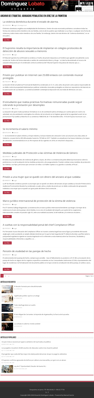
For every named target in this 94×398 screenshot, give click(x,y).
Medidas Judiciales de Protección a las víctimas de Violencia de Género (40, 152)
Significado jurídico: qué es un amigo (27, 296)
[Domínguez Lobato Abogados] (47, 5)
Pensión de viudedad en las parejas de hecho (27, 251)
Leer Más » (7, 40)
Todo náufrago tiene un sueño (25, 305)
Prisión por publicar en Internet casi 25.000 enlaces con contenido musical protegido (43, 76)
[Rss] (46, 392)
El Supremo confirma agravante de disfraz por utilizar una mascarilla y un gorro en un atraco (34, 360)
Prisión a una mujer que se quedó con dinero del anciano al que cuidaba (41, 176)
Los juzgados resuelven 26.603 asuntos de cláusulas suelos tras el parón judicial (30, 348)
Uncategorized (22, 25)
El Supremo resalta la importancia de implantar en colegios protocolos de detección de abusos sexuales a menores (42, 50)
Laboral (16, 108)
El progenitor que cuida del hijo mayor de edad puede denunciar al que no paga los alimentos (34, 354)
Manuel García (69, 395)
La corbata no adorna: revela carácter (27, 324)
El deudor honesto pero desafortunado (28, 286)
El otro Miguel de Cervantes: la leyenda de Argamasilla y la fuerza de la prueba (41, 314)
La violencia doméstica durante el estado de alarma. (30, 21)
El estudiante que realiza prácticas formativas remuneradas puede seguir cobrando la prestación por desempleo (42, 103)
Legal (15, 25)
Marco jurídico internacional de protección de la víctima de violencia (39, 200)
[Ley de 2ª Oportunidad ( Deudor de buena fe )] (7, 369)
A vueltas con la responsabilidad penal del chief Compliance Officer (39, 224)
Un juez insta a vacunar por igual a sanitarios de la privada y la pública (26, 342)
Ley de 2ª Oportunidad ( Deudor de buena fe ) (30, 366)
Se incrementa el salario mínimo (20, 129)
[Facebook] (48, 392)
